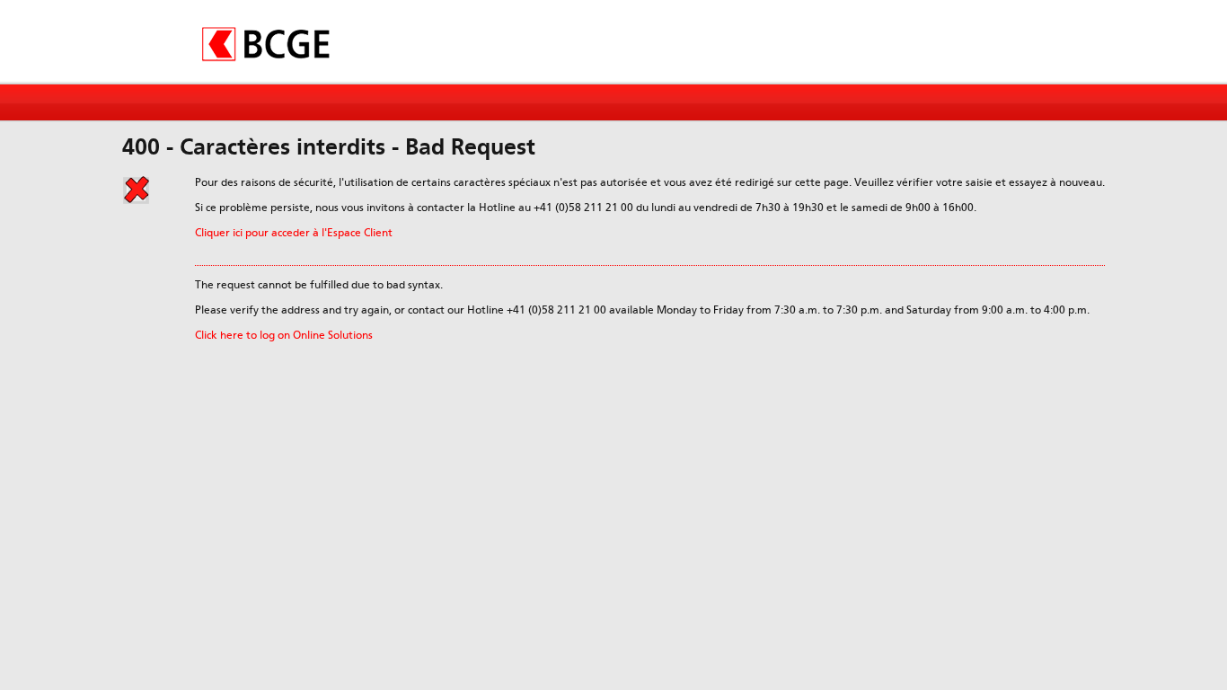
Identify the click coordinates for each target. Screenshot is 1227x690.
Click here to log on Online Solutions (284, 335)
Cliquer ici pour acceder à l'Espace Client (294, 232)
